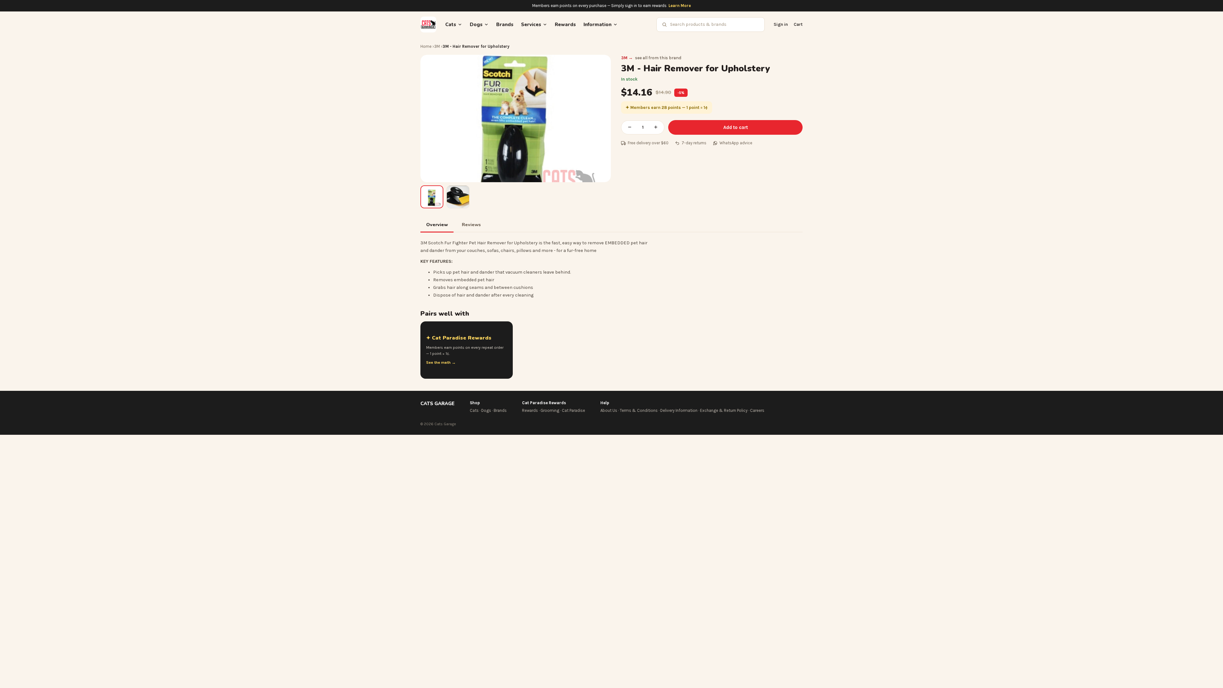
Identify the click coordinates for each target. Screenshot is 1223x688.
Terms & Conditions (639, 410)
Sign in (781, 24)
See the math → (441, 362)
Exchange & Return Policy (723, 410)
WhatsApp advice (735, 142)
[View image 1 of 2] (431, 196)
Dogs (486, 410)
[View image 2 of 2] (458, 196)
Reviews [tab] (471, 224)
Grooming (549, 410)
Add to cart (735, 127)
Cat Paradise (573, 410)
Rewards (565, 24)
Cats (474, 410)
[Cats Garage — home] (428, 24)
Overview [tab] (437, 224)
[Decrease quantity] (629, 127)
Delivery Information (678, 410)
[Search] (664, 24)
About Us (608, 410)
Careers (757, 410)
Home (426, 46)
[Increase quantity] (655, 127)
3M (437, 46)
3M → (627, 57)
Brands (504, 24)
